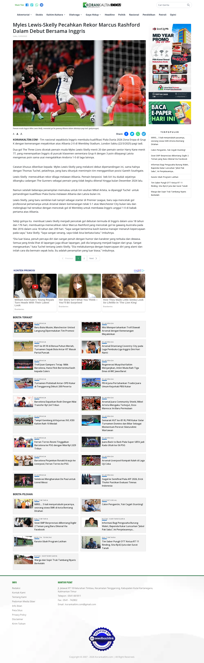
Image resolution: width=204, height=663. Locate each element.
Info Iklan (17, 605)
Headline (110, 14)
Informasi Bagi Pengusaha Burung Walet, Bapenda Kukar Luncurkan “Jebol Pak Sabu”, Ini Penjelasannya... (170, 168)
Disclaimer (17, 619)
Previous (69, 258)
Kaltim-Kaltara (54, 14)
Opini (173, 14)
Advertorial (23, 14)
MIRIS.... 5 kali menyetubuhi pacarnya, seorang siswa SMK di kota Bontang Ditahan (168, 141)
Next (91, 258)
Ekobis (39, 14)
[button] (174, 5)
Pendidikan (149, 14)
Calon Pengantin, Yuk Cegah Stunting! (168, 150)
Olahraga (74, 14)
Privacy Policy (19, 614)
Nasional (134, 14)
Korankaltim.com (104, 656)
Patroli (162, 14)
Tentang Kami (19, 597)
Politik (121, 14)
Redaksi (16, 588)
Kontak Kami (18, 592)
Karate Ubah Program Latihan (164, 177)
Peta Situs (17, 610)
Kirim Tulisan (19, 623)
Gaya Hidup (92, 14)
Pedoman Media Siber (23, 601)
